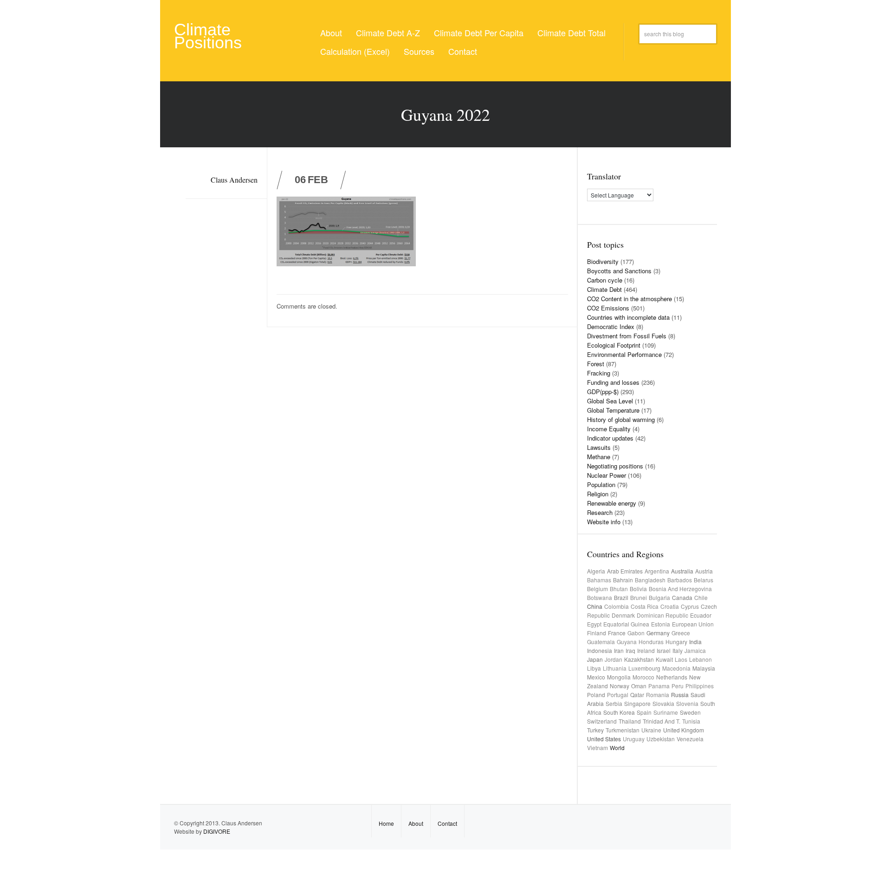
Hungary (676, 642)
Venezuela (690, 739)
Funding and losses (613, 382)
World (617, 747)
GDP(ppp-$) (603, 391)
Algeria (596, 571)
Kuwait (664, 659)
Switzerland (602, 721)
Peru (677, 686)
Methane (598, 456)
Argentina (657, 571)
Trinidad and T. (661, 721)
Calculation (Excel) (355, 51)
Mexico (596, 677)
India (695, 642)
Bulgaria (659, 597)
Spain (644, 712)
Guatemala (601, 642)
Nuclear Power (606, 475)
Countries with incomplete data (628, 317)
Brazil (621, 597)
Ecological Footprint (613, 345)
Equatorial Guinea (626, 624)
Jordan (613, 659)
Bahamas (599, 580)
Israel (664, 650)
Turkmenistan (622, 730)
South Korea (619, 712)
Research (600, 512)
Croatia (669, 606)
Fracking (598, 373)
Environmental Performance (624, 354)
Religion (597, 493)
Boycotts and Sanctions (619, 270)
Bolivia (638, 589)
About (331, 32)
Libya (594, 668)
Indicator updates (610, 438)
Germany (658, 633)
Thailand (630, 721)
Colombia (616, 606)
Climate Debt (604, 289)
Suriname (665, 712)
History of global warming (621, 419)
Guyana (627, 642)
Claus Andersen (234, 179)
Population (601, 484)
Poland (596, 694)
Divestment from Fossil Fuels (626, 335)
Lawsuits (599, 447)
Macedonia (676, 668)
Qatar (637, 694)
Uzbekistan (660, 739)
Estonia (660, 624)
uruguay (634, 739)
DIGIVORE (216, 831)
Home (386, 823)
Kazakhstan (639, 659)
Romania (657, 694)
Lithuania (614, 668)
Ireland (646, 650)
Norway (619, 686)
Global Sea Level (610, 400)
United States (604, 739)
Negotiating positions (615, 465)
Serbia (614, 703)
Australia (682, 571)
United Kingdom (683, 730)
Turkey (595, 730)
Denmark (623, 615)
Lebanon (700, 659)
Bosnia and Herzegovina (680, 589)
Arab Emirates (625, 571)
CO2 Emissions (608, 307)
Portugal (617, 694)
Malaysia (703, 668)
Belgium (597, 589)
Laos (681, 659)
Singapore (637, 703)
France (617, 633)
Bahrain (623, 580)
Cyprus (690, 606)
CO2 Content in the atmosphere (629, 298)
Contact (462, 51)
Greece (680, 633)
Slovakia (663, 703)
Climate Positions (208, 36)
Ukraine (651, 730)
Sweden (690, 712)
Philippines (699, 686)
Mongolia (619, 677)
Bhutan (619, 589)
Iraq (630, 650)
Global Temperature (613, 410)
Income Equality (609, 428)
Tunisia (691, 721)
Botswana (599, 597)
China (594, 606)
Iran (619, 650)
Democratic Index (610, 326)
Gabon (636, 633)
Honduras (651, 642)
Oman (638, 686)
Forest (595, 363)
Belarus (703, 580)
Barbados (679, 580)
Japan (595, 659)
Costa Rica (645, 606)
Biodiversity (603, 261)
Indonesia (599, 650)
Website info (603, 521)
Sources (419, 51)
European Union (693, 624)
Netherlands (671, 677)
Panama (659, 686)
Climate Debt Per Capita (478, 32)
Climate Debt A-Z (388, 32)
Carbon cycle (604, 280)
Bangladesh (650, 580)
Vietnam (597, 747)
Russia (680, 694)
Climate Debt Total (571, 32)
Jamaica (695, 650)
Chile (701, 597)
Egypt (594, 624)
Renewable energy (611, 503)
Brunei (638, 597)
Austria (704, 571)
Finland (596, 633)
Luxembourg (644, 668)
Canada (682, 597)
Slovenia (687, 703)
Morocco (643, 677)
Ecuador (700, 615)
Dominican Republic (662, 615)
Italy (677, 650)
